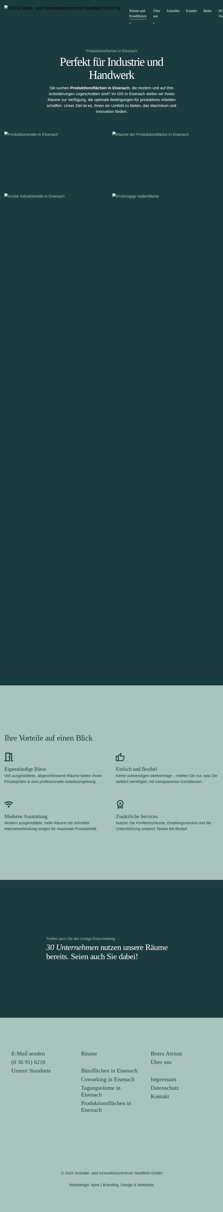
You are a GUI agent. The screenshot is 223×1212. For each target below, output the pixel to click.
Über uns (161, 1062)
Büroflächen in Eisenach (109, 1070)
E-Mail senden (28, 1053)
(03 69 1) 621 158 (132, 556)
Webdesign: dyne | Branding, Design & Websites (111, 1185)
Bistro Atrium (166, 1053)
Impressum (163, 1079)
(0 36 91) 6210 (28, 1062)
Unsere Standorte (31, 1070)
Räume (89, 1053)
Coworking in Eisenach (108, 1079)
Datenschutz (165, 1088)
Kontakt (160, 1096)
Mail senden (127, 574)
